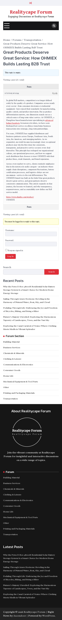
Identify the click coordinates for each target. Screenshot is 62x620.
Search (7, 267)
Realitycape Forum (31, 12)
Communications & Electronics (18, 364)
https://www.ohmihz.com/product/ (20, 197)
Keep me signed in (15, 250)
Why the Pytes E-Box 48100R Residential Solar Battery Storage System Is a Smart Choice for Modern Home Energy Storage (29, 290)
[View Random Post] (31, 3)
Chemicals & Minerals (13, 353)
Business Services (11, 347)
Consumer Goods (11, 370)
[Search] (54, 25)
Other (6, 387)
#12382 (54, 93)
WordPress (48, 615)
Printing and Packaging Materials (19, 393)
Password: (9, 240)
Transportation (10, 398)
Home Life (8, 376)
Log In (10, 256)
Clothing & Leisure (12, 359)
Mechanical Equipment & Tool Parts (20, 381)
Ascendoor (19, 615)
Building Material (11, 341)
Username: (9, 230)
